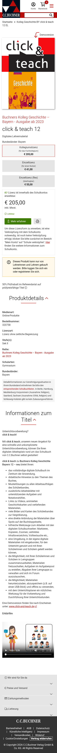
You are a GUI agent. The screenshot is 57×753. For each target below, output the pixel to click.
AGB (29, 728)
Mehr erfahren (18, 221)
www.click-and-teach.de (21, 606)
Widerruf (39, 735)
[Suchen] (51, 15)
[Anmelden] (33, 5)
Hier (48, 242)
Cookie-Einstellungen (17, 738)
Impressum (43, 731)
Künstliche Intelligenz (21, 731)
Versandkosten (22, 735)
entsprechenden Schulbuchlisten (18, 389)
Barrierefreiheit (14, 728)
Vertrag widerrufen (41, 738)
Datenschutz (43, 728)
